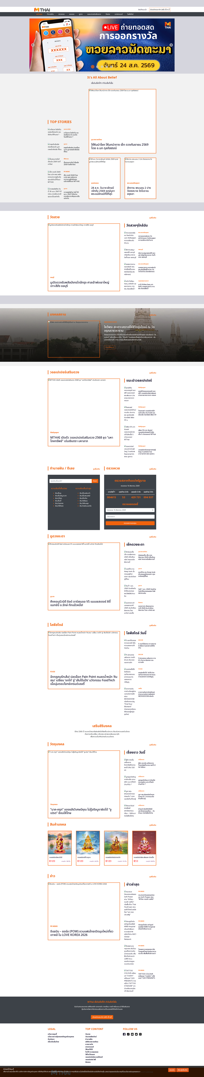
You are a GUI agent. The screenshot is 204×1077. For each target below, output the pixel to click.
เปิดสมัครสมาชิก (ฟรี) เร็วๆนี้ (102, 1017)
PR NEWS (67, 172)
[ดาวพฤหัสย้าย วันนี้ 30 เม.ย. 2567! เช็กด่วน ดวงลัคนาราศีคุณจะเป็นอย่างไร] (55, 192)
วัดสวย (108, 14)
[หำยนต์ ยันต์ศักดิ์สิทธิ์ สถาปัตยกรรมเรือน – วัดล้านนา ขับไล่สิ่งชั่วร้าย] (130, 810)
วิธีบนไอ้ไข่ (89, 1049)
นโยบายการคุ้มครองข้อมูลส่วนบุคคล (61, 1036)
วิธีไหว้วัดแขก (90, 1054)
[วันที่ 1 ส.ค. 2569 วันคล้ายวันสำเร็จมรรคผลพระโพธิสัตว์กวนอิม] (130, 591)
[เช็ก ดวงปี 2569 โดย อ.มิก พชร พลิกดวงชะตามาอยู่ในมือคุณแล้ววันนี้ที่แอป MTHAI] (55, 177)
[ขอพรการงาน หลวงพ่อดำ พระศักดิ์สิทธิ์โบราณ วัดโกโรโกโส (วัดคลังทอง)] (130, 269)
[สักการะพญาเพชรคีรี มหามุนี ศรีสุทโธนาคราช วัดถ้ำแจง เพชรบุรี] (130, 253)
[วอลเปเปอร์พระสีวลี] (59, 842)
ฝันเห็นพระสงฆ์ (85, 495)
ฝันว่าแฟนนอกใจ (85, 506)
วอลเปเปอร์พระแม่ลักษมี (94, 1057)
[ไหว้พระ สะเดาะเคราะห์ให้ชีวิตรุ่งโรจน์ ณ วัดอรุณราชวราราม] (74, 339)
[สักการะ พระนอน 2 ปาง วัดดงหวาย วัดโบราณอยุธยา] (140, 169)
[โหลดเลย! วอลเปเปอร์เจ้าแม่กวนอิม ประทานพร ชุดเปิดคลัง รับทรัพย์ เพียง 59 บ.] (130, 413)
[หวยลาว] (102, 70)
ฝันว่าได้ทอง (59, 506)
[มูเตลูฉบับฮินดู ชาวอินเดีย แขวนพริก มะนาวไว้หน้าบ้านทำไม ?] (130, 780)
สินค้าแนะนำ (142, 9)
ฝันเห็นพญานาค (61, 495)
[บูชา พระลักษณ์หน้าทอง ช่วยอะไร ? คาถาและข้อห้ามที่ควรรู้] (130, 795)
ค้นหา (95, 481)
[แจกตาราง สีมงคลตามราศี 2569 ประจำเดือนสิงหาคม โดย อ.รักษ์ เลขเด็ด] (130, 608)
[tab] (92, 67)
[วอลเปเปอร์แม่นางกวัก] (116, 842)
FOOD (52, 671)
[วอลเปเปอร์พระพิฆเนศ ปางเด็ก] (144, 842)
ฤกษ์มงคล (95, 183)
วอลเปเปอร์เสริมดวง (94, 14)
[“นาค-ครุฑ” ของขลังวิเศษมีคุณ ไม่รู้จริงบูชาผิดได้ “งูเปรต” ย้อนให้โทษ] (84, 776)
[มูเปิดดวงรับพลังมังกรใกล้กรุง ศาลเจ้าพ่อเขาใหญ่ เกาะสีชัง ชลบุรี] (84, 249)
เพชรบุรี (140, 249)
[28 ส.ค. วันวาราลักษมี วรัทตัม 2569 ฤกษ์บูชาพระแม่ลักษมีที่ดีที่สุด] (104, 169)
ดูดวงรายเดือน (96, 139)
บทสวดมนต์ (119, 14)
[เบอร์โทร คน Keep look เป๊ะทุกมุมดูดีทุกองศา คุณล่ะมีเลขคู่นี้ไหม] (130, 574)
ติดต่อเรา (51, 1039)
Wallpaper (54, 432)
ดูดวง (65, 144)
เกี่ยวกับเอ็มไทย (53, 1042)
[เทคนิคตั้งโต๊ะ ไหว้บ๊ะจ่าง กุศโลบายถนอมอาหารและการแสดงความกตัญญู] (130, 675)
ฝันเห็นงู (58, 493)
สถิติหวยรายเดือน (91, 1042)
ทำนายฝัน (50, 14)
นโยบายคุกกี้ (52, 1034)
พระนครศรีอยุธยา (133, 183)
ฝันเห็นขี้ (58, 501)
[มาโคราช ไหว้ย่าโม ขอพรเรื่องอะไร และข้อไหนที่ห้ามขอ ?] (55, 132)
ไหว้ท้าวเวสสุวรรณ (91, 1052)
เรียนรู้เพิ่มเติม (182, 1070)
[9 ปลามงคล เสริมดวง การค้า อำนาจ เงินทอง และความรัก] (130, 658)
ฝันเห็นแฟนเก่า (85, 493)
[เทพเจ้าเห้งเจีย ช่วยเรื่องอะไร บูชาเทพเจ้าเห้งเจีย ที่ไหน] (55, 147)
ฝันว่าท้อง (58, 498)
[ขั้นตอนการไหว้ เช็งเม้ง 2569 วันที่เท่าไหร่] (55, 161)
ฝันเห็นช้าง (83, 498)
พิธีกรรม (66, 159)
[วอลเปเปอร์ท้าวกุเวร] (88, 842)
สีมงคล (140, 603)
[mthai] (42, 9)
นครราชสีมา (67, 129)
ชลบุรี (52, 277)
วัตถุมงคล (53, 804)
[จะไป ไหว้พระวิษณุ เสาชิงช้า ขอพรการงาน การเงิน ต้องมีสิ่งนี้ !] (130, 285)
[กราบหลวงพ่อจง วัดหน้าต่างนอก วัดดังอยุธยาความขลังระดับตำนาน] (130, 238)
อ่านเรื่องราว (110, 347)
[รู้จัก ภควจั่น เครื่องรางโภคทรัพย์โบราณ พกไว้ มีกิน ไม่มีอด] (130, 765)
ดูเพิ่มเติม (152, 218)
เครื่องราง (141, 760)
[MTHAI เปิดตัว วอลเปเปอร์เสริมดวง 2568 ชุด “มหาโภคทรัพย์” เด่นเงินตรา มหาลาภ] (84, 404)
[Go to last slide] (33, 45)
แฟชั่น (140, 688)
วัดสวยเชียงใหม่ (91, 1036)
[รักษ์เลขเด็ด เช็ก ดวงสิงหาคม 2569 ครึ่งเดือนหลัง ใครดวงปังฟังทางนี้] (130, 557)
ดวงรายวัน (89, 1044)
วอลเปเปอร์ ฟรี (90, 1059)
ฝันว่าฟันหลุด (84, 503)
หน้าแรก (39, 14)
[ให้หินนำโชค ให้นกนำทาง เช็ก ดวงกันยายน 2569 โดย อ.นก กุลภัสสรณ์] (122, 112)
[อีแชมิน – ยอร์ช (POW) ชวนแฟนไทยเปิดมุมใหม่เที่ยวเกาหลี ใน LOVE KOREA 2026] (84, 903)
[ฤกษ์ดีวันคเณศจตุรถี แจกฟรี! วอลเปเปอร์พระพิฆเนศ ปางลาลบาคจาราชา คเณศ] (130, 394)
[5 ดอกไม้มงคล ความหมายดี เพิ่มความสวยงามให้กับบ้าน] (130, 644)
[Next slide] (171, 45)
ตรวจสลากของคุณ (130, 523)
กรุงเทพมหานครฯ (143, 281)
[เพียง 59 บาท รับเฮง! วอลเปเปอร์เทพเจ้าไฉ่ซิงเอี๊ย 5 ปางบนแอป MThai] (130, 433)
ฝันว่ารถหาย (59, 503)
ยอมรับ (172, 1070)
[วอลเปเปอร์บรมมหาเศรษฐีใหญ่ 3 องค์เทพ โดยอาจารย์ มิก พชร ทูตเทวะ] (130, 451)
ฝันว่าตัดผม (84, 501)
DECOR (140, 640)
